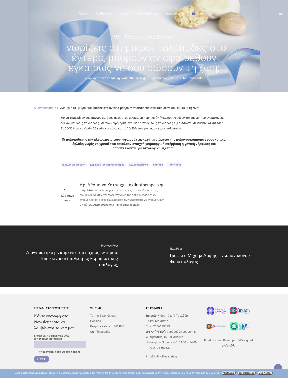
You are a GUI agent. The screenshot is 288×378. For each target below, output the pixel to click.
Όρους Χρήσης (71, 351)
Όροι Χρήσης (265, 373)
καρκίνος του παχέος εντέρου (107, 164)
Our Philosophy (100, 331)
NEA (116, 36)
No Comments (193, 78)
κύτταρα (158, 164)
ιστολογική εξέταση (73, 164)
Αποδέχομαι (228, 373)
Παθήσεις (103, 13)
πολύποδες (174, 164)
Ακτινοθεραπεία (45, 108)
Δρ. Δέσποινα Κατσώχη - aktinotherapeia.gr (117, 78)
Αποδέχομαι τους (59, 351)
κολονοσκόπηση (138, 164)
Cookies (95, 321)
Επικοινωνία (175, 13)
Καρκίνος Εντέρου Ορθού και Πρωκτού (149, 36)
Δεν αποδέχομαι (246, 373)
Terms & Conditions (103, 315)
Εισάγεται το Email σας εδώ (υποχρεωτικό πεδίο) (51, 337)
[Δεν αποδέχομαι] (284, 373)
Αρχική (83, 13)
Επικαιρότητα (148, 13)
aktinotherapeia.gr (128, 204)
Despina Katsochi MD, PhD (107, 326)
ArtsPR (230, 345)
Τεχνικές (125, 13)
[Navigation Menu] (281, 13)
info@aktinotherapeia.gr (162, 356)
